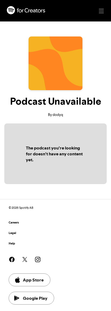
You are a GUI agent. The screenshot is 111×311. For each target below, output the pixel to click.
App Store (33, 280)
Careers (14, 223)
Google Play (35, 298)
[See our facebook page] (12, 259)
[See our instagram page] (37, 259)
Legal (12, 233)
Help (12, 244)
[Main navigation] (101, 11)
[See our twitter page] (25, 259)
